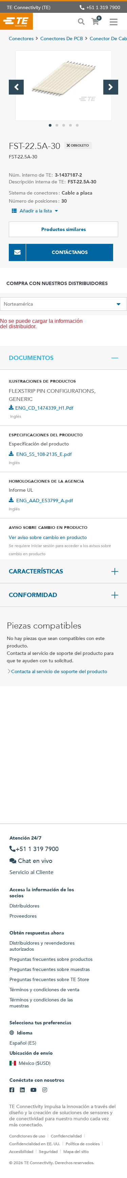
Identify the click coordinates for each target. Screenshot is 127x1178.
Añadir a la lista (35, 211)
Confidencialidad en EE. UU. (34, 1143)
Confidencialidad (66, 1135)
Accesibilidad (21, 1151)
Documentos (31, 358)
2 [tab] (57, 125)
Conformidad (33, 595)
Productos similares (63, 229)
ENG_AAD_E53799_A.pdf (44, 500)
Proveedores (23, 916)
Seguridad (48, 1151)
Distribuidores (24, 906)
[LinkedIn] (22, 1090)
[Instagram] (44, 1090)
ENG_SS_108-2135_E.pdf (44, 454)
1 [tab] (50, 125)
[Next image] (110, 87)
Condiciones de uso (27, 1135)
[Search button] (81, 21)
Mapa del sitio (76, 1151)
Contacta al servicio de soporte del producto (59, 671)
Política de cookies (83, 1143)
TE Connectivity (16, 21)
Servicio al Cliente (31, 872)
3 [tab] (63, 125)
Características (36, 571)
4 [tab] (70, 125)
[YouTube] (33, 1090)
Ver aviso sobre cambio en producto (48, 537)
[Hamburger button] (114, 21)
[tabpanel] (63, 86)
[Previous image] (16, 87)
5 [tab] (77, 125)
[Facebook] (11, 1090)
